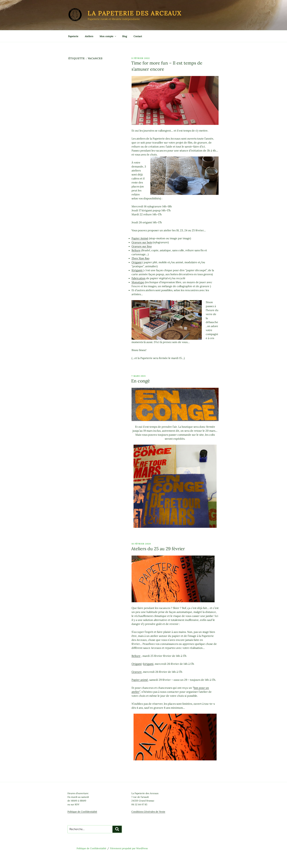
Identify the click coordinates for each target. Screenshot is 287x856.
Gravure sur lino (142, 246)
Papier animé (140, 679)
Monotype (138, 282)
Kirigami (137, 270)
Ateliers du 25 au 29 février (158, 548)
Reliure (136, 250)
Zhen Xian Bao (140, 258)
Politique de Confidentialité (82, 811)
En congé (140, 381)
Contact (138, 36)
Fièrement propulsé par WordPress (129, 848)
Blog (124, 36)
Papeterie (73, 36)
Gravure (137, 671)
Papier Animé (140, 238)
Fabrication (138, 278)
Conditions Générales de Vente (148, 811)
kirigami (148, 663)
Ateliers (89, 36)
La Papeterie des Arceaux (135, 13)
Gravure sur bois (142, 242)
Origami (137, 262)
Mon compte (106, 36)
